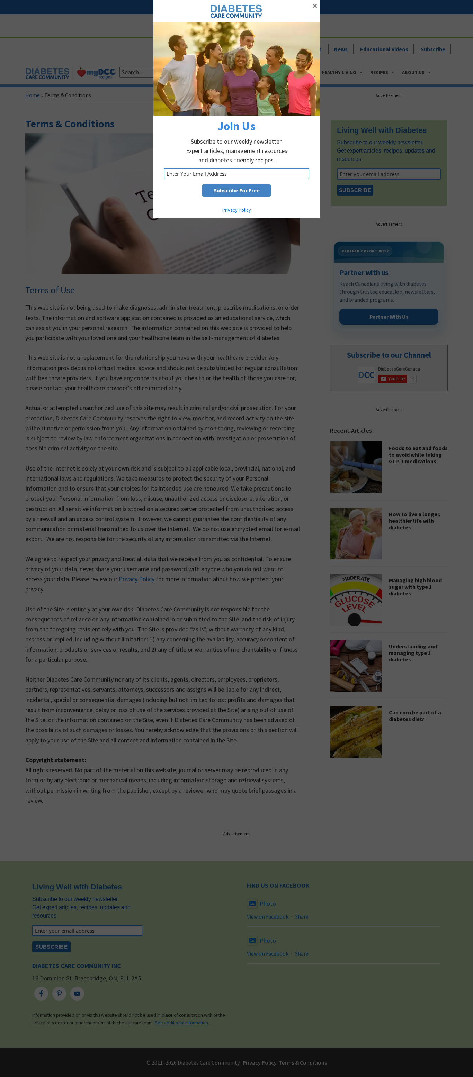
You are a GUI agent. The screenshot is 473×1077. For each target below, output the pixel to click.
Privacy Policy (236, 210)
